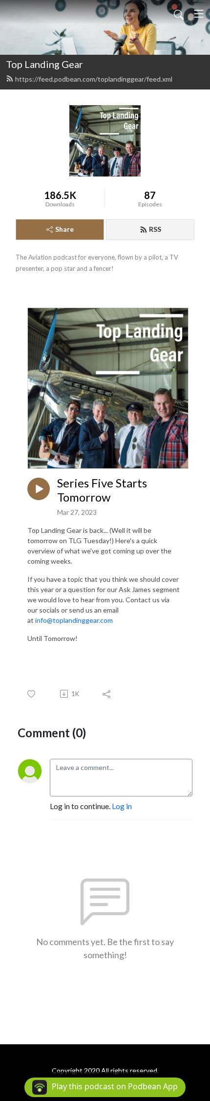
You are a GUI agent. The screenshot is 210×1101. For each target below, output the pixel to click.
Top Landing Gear (44, 64)
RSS (155, 229)
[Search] (179, 13)
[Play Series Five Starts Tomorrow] (38, 489)
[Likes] (32, 694)
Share (64, 229)
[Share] (107, 693)
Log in (122, 806)
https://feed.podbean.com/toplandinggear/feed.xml (93, 79)
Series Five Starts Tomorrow (102, 490)
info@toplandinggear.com (74, 620)
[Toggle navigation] (199, 13)
